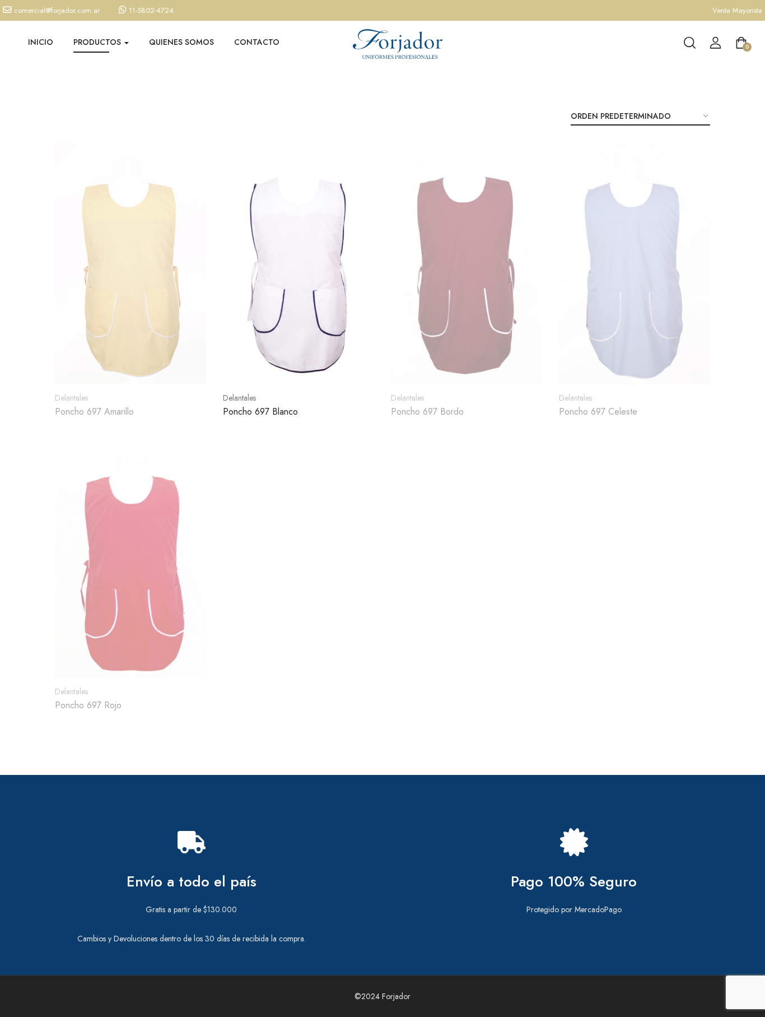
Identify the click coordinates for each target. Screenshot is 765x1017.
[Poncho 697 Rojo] (130, 557)
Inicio (40, 42)
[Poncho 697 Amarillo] (130, 263)
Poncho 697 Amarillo (94, 411)
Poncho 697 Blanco (260, 411)
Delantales (71, 397)
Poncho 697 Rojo (88, 705)
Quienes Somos (181, 42)
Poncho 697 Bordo (427, 411)
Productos (98, 42)
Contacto (256, 42)
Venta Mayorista (737, 10)
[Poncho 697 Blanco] (298, 263)
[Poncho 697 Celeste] (634, 263)
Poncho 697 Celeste (598, 411)
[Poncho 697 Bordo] (466, 263)
